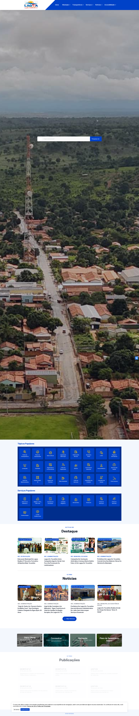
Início (57, 5)
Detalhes (23, 676)
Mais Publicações (70, 701)
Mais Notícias (70, 619)
